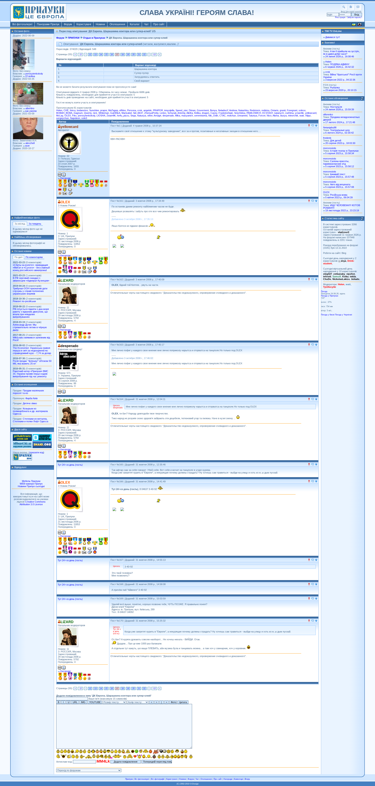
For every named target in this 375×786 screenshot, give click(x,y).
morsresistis (329, 148)
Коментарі (238, 779)
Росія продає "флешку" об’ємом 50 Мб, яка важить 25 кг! (32, 362)
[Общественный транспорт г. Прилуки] (22, 440)
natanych (279, 113)
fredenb (327, 138)
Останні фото (21, 31)
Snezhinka (239, 113)
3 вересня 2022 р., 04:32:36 (340, 79)
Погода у (329, 296)
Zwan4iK (111, 115)
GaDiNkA (115, 113)
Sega (133, 115)
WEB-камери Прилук (31, 483)
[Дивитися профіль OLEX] (70, 219)
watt (301, 115)
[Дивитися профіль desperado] (68, 361)
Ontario (274, 110)
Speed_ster (182, 110)
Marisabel (127, 113)
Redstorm (255, 110)
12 (90, 54)
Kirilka (197, 113)
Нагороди (228, 779)
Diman (192, 110)
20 (133, 54)
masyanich (187, 115)
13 (95, 54)
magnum (78, 113)
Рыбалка (335, 87)
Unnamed (242, 115)
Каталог (135, 24)
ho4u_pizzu (123, 115)
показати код (36, 452)
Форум (68, 24)
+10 (154, 54)
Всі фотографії (157, 779)
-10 (80, 54)
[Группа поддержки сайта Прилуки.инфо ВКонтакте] (42, 440)
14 (101, 54)
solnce (302, 110)
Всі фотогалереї (22, 24)
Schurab (172, 113)
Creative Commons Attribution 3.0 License (33, 503)
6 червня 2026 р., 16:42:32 (339, 67)
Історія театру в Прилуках (344, 150)
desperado (168, 115)
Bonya (213, 110)
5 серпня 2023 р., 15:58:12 (339, 166)
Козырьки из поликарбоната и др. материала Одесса (30, 411)
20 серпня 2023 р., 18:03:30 (340, 143)
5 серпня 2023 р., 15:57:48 (339, 176)
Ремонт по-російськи (24, 301)
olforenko (328, 114)
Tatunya (253, 115)
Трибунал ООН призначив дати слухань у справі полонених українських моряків (30, 291)
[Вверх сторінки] (316, 125)
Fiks (74, 115)
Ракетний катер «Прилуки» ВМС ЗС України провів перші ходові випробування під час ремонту (30, 374)
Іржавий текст (337, 174)
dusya (283, 115)
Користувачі (83, 24)
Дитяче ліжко (30, 403)
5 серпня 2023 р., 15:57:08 (339, 187)
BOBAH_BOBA (64, 113)
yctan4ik (299, 113)
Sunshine (94, 110)
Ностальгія (336, 107)
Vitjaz (308, 115)
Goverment (203, 110)
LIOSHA (101, 115)
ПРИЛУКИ (73, 37)
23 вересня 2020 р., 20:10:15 (341, 90)
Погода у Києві (327, 315)
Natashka (243, 110)
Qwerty (88, 113)
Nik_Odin (213, 115)
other (150, 115)
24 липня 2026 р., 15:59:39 (339, 109)
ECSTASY (267, 113)
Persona (131, 110)
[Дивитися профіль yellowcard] (69, 143)
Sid (134, 113)
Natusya (141, 115)
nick (95, 113)
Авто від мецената (340, 184)
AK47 (140, 113)
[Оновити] (362, 98)
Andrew (233, 110)
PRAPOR (158, 110)
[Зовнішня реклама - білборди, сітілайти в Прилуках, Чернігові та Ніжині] (22, 447)
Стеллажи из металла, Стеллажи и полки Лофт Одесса (30, 420)
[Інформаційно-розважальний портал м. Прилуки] (22, 459)
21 (139, 54)
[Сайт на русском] (360, 25)
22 (144, 54)
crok (139, 110)
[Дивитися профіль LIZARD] (68, 295)
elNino (122, 110)
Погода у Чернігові (343, 315)
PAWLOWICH (254, 113)
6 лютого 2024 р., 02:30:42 (339, 132)
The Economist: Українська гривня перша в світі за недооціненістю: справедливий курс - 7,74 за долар (32, 350)
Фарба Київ (31, 398)
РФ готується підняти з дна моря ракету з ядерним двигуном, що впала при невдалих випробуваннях (31, 313)
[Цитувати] (312, 125)
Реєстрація (340, 17)
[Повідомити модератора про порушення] (309, 125)
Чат (146, 24)
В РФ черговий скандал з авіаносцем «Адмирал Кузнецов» (31, 279)
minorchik (293, 115)
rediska (265, 110)
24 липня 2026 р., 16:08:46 (339, 56)
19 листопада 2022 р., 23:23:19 (342, 210)
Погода (324, 291)
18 (123, 54)
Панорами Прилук (48, 24)
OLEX (67, 115)
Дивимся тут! (332, 37)
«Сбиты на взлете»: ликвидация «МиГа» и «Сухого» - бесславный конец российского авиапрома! (31, 267)
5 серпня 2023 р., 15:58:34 (339, 153)
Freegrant (292, 110)
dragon (205, 113)
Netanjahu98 (329, 127)
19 (128, 54)
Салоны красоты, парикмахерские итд (336, 162)
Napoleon (75, 118)
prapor (103, 110)
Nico (269, 115)
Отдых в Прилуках (94, 37)
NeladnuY (223, 110)
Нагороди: (65, 178)
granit (283, 110)
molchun (231, 115)
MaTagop (113, 110)
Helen (59, 110)
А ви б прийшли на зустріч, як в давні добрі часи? (341, 52)
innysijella (169, 110)
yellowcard (310, 113)
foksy (73, 110)
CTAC (222, 115)
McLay (59, 115)
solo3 (84, 118)
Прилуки (129, 779)
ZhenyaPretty (151, 113)
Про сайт (158, 24)
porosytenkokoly (86, 115)
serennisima (200, 115)
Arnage (157, 115)
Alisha (276, 115)
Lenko (163, 113)
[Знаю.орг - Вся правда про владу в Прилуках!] (42, 447)
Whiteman (104, 113)
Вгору (247, 779)
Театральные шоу (340, 130)
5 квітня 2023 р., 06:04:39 (339, 197)
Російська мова (338, 195)
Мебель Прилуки (31, 481)
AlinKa (189, 113)
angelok (147, 110)
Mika (177, 115)
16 (112, 54)
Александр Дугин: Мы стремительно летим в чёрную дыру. (30, 327)
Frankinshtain (226, 113)
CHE (66, 110)
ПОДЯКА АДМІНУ (339, 64)
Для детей (335, 140)
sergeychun (62, 118)
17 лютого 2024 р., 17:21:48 (340, 122)
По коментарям (34, 257)
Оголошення (117, 24)
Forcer (261, 115)
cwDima (289, 113)
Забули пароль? (354, 17)
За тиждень (35, 223)
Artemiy (181, 113)
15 (106, 54)
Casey (214, 113)
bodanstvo (82, 110)
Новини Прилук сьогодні (31, 486)
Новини (100, 24)
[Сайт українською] (354, 25)
